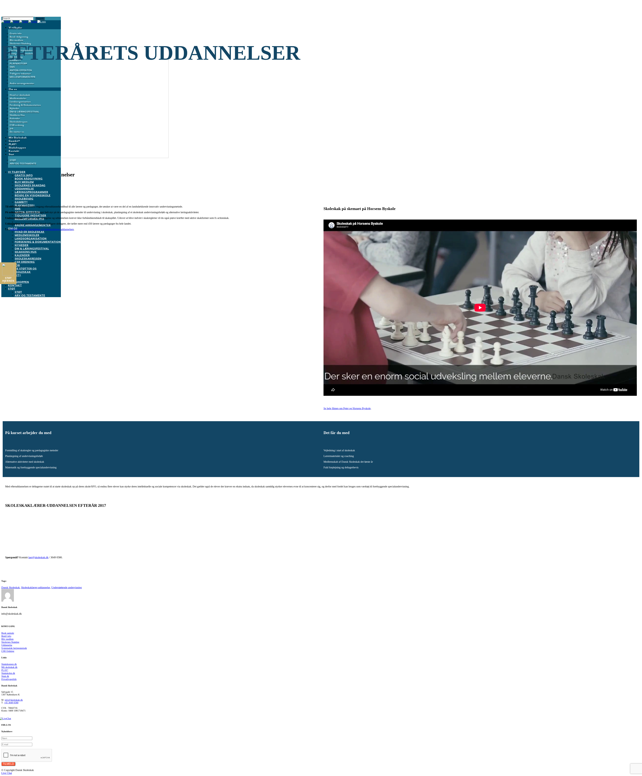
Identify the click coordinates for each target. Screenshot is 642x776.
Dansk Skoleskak (10, 587)
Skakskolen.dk (8, 673)
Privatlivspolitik (9, 679)
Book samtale (7, 633)
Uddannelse (6, 645)
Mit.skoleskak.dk (9, 667)
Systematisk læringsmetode (14, 648)
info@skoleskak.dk (14, 700)
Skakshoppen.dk (9, 664)
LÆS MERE (20, 541)
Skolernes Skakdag (10, 642)
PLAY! (4, 670)
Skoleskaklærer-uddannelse (35, 587)
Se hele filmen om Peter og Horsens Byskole (347, 408)
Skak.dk (5, 676)
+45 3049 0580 (11, 702)
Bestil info (6, 636)
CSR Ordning (7, 651)
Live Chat (6, 773)
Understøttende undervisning (66, 587)
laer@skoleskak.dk (38, 557)
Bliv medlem (7, 639)
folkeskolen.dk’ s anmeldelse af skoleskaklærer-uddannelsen (42, 229)
